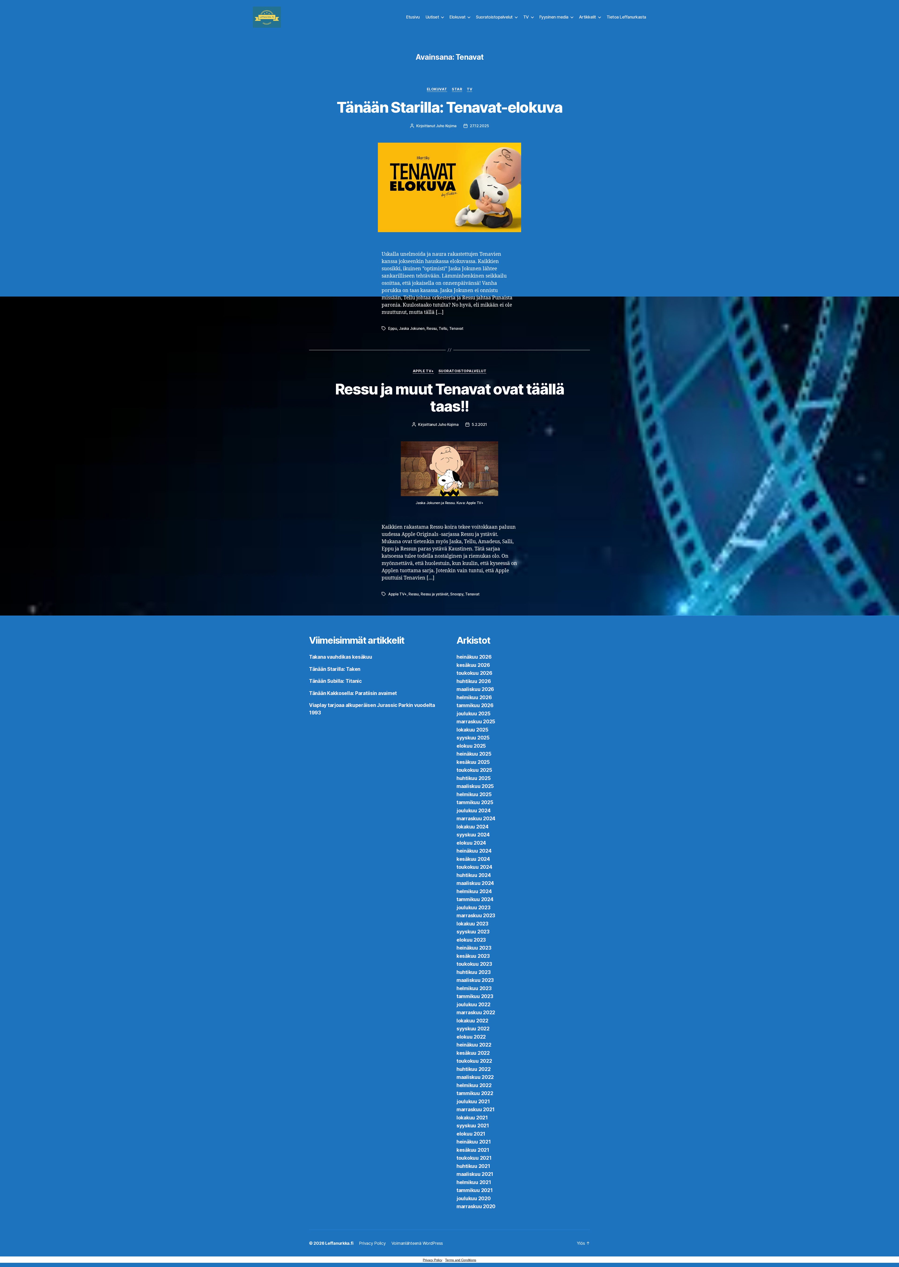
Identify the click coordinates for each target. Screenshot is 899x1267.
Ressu (432, 328)
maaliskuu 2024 (475, 883)
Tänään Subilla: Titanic (335, 681)
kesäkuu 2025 (473, 762)
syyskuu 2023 (473, 932)
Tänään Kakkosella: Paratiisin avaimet (353, 693)
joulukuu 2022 (473, 1004)
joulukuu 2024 (474, 811)
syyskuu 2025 (473, 738)
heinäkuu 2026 (474, 657)
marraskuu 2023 (476, 915)
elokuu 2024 (471, 843)
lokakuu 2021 (472, 1118)
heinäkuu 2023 (474, 948)
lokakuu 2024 (473, 827)
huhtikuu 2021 (473, 1166)
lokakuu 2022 (472, 1021)
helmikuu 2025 (474, 794)
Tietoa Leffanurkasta (626, 17)
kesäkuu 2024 (473, 859)
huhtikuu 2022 (474, 1069)
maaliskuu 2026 (475, 689)
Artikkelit (587, 17)
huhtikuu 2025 (474, 778)
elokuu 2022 (471, 1037)
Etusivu (413, 17)
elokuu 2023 (471, 940)
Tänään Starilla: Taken (334, 669)
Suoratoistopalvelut (494, 17)
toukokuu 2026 (474, 673)
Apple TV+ (423, 371)
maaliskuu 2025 (475, 786)
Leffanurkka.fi (339, 1243)
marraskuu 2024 (476, 818)
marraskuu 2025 (476, 722)
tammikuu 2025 (475, 802)
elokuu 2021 (471, 1134)
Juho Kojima (446, 125)
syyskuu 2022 (473, 1029)
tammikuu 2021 (475, 1190)
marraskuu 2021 (476, 1109)
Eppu (392, 328)
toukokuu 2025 (474, 770)
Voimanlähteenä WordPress (417, 1243)
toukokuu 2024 (474, 867)
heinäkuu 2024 (474, 851)
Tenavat (456, 328)
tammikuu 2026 (475, 705)
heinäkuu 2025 (474, 754)
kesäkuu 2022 (473, 1053)
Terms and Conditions (460, 1260)
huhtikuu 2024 (474, 875)
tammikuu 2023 (475, 996)
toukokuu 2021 (474, 1158)
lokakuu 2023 (472, 924)
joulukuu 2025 (473, 714)
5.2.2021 (479, 424)
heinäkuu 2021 (474, 1142)
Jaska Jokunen (412, 328)
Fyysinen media (553, 17)
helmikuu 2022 (474, 1085)
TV (526, 17)
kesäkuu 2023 (473, 956)
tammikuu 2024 (475, 899)
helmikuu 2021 (474, 1182)
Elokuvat (457, 17)
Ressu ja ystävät (434, 594)
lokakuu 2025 (472, 730)
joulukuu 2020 (474, 1198)
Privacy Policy (372, 1243)
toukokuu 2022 (474, 1061)
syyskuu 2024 (473, 835)
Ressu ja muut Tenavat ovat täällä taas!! (449, 397)
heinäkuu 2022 (474, 1045)
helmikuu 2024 (474, 891)
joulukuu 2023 (473, 907)
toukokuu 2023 (474, 964)
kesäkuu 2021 (473, 1150)
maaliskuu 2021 (475, 1174)
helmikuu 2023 (474, 988)
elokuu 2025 (471, 746)
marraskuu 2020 (476, 1206)
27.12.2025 (479, 125)
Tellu (443, 328)
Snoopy (456, 594)
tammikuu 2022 (475, 1093)
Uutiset (432, 17)
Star (457, 89)
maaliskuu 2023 (475, 980)
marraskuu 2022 (476, 1012)
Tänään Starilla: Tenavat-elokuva (449, 107)
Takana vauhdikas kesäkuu (340, 657)
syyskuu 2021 (473, 1126)
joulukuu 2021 (473, 1101)
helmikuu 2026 (474, 697)
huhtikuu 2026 (474, 681)
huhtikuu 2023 (474, 972)
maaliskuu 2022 (475, 1077)
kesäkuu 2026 (473, 665)
